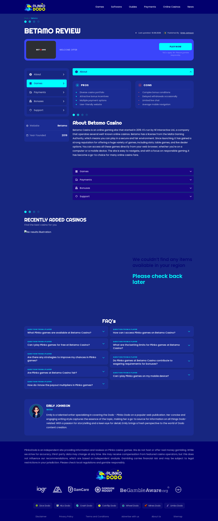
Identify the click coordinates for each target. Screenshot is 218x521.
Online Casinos (171, 6)
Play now (175, 46)
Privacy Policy (66, 516)
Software (116, 6)
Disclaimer (41, 516)
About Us (156, 516)
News (190, 6)
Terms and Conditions (97, 516)
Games (99, 6)
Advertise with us (130, 516)
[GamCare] (78, 490)
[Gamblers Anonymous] (57, 490)
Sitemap (178, 516)
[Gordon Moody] (104, 490)
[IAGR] (42, 490)
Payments (150, 6)
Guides (133, 6)
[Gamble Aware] (144, 490)
